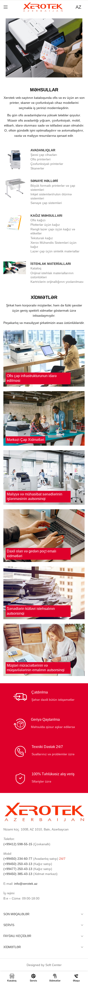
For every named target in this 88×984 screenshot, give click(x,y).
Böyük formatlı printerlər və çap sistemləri (52, 187)
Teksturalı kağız (41, 238)
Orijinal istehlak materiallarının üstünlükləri (52, 275)
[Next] (77, 47)
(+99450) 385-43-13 (17, 874)
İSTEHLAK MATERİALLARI (50, 264)
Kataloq (35, 268)
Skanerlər (37, 168)
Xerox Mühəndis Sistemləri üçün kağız (53, 244)
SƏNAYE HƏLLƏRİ (44, 181)
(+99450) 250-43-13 (17, 864)
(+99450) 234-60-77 (18, 858)
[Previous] (10, 47)
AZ (78, 7)
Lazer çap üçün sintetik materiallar (54, 251)
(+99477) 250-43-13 (17, 869)
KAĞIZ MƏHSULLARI (46, 215)
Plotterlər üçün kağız (45, 224)
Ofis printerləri (40, 159)
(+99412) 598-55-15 (17, 844)
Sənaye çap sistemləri (46, 203)
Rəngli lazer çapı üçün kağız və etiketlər (52, 231)
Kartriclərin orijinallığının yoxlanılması (56, 281)
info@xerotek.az (25, 883)
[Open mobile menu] (5, 7)
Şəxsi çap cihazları (43, 155)
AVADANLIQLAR (42, 150)
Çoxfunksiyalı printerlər (46, 164)
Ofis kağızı (38, 220)
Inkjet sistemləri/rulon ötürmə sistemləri (51, 196)
